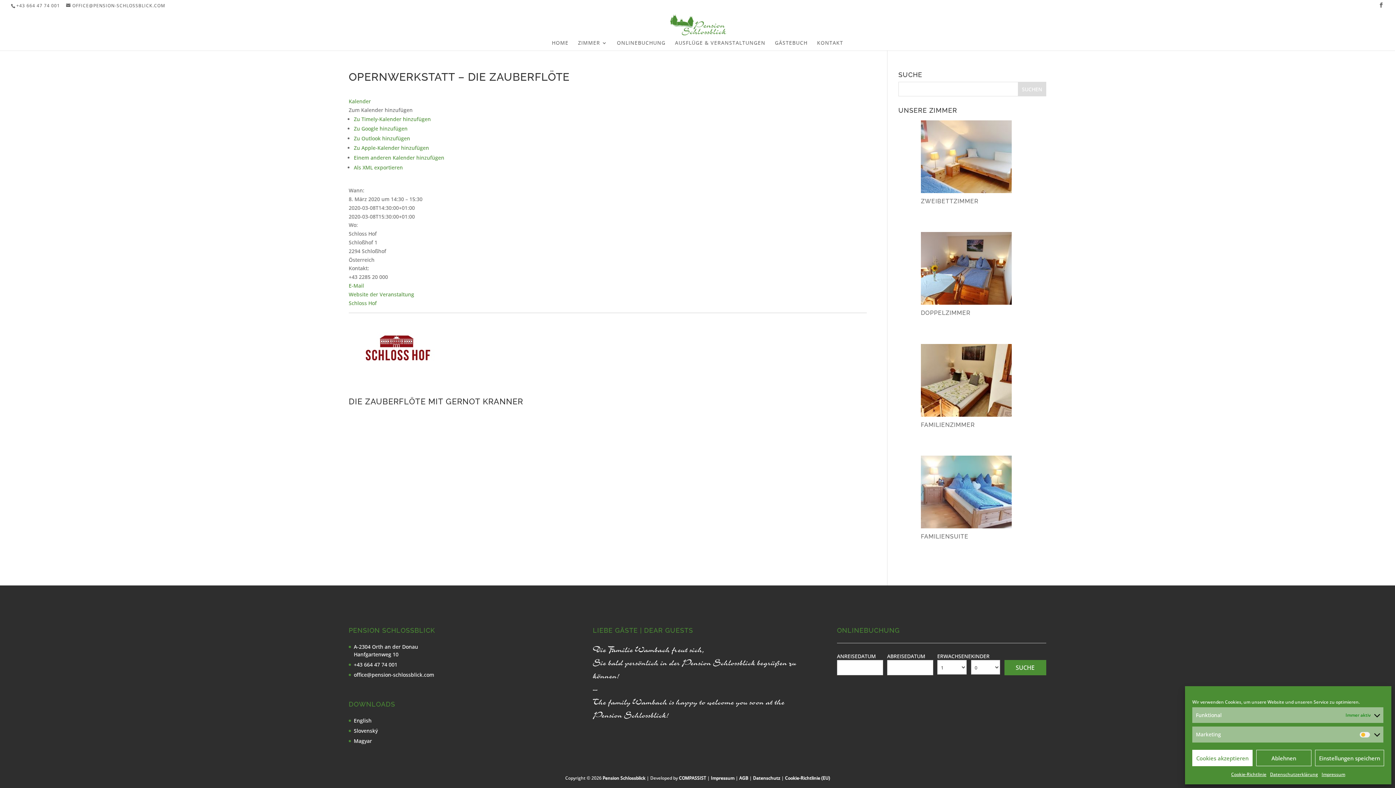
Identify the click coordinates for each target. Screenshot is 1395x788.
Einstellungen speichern (1349, 758)
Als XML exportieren (378, 167)
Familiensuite (945, 536)
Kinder (980, 656)
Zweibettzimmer (950, 201)
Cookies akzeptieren (1222, 758)
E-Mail (356, 285)
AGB (743, 778)
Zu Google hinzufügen (381, 128)
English (363, 720)
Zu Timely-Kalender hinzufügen (392, 119)
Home (560, 43)
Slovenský (366, 730)
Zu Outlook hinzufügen (382, 138)
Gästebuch (791, 43)
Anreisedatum (856, 656)
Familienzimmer (948, 424)
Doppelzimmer (946, 312)
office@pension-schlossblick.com (394, 674)
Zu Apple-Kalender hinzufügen (391, 147)
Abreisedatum (906, 656)
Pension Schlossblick (624, 778)
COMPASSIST (692, 778)
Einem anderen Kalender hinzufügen (399, 157)
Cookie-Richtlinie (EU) (807, 778)
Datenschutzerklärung (1294, 774)
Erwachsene (954, 656)
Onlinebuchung (641, 43)
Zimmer (589, 43)
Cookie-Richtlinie (1248, 774)
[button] (381, 110)
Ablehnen (1283, 758)
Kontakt (830, 43)
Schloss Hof (363, 303)
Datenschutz (766, 778)
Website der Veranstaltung (381, 294)
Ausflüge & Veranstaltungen (720, 43)
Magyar (363, 740)
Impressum (1333, 774)
